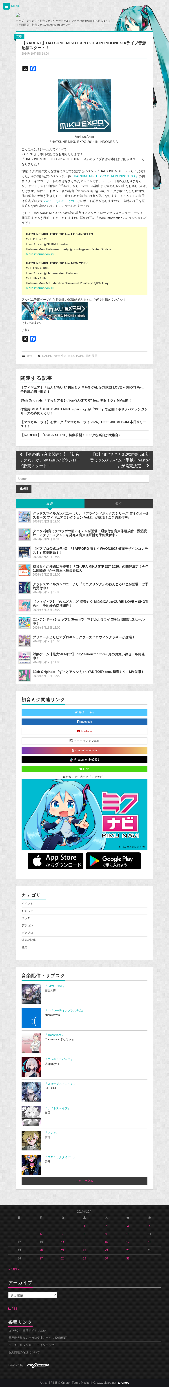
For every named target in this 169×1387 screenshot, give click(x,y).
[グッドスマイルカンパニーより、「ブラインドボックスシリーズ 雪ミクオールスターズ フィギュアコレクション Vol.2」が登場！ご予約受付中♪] (24, 516)
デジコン (27, 925)
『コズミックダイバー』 (60, 1157)
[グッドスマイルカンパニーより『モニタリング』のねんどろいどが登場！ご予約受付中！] (24, 587)
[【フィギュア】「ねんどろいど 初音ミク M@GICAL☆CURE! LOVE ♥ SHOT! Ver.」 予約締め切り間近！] (24, 605)
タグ (119, 503)
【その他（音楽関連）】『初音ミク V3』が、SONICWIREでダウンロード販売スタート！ (50, 460)
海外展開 (91, 355)
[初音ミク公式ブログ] (57, 15)
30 (106, 1258)
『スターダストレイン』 (60, 1083)
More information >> (40, 254)
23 (106, 1250)
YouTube (86, 731)
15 (84, 1242)
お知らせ (27, 911)
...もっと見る (84, 1181)
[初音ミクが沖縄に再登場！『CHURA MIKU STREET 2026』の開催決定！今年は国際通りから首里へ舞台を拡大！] (24, 570)
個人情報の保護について (24, 1352)
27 (41, 1258)
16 (106, 1242)
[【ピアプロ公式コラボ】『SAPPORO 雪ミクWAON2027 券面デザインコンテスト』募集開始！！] (24, 552)
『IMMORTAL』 (55, 986)
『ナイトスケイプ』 (57, 1108)
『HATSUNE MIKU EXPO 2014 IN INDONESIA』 (105, 176)
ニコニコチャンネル (86, 741)
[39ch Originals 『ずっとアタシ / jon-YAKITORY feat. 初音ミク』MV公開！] (24, 675)
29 (84, 1258)
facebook (85, 721)
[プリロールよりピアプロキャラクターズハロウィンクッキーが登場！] (24, 640)
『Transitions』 (54, 1035)
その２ (60, 201)
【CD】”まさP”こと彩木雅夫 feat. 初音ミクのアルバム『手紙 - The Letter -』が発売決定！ (120, 460)
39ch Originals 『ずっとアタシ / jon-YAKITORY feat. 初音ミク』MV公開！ (76, 400)
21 (62, 1250)
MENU (15, 6)
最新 (50, 503)
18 (149, 1242)
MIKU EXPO (76, 355)
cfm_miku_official (85, 750)
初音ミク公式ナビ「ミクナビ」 (85, 777)
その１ (47, 201)
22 (84, 1250)
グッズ (26, 918)
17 (127, 1242)
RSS (14, 1308)
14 (62, 1242)
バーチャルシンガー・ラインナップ (31, 1345)
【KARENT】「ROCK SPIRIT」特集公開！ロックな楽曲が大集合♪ (70, 435)
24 (127, 1250)
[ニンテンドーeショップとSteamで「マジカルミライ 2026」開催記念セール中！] (24, 622)
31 (127, 1258)
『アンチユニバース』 (59, 1059)
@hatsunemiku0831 (86, 759)
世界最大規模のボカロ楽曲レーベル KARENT (37, 1337)
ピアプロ (27, 932)
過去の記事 (29, 940)
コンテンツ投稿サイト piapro (27, 1330)
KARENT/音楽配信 (54, 355)
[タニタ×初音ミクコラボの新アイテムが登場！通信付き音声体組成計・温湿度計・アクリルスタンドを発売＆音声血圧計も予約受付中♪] (24, 534)
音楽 (19, 36)
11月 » (15, 1269)
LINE (86, 768)
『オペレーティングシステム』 (65, 1010)
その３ (72, 201)
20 (41, 1250)
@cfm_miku (86, 712)
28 (62, 1258)
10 (127, 1234)
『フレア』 (52, 1132)
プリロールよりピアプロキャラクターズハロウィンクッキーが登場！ (84, 637)
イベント (27, 903)
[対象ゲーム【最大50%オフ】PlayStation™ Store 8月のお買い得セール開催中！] (24, 657)
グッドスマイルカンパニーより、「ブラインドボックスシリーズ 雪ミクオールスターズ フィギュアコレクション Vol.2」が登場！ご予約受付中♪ (91, 515)
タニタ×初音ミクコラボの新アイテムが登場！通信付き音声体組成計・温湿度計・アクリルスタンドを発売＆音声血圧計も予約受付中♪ (90, 533)
